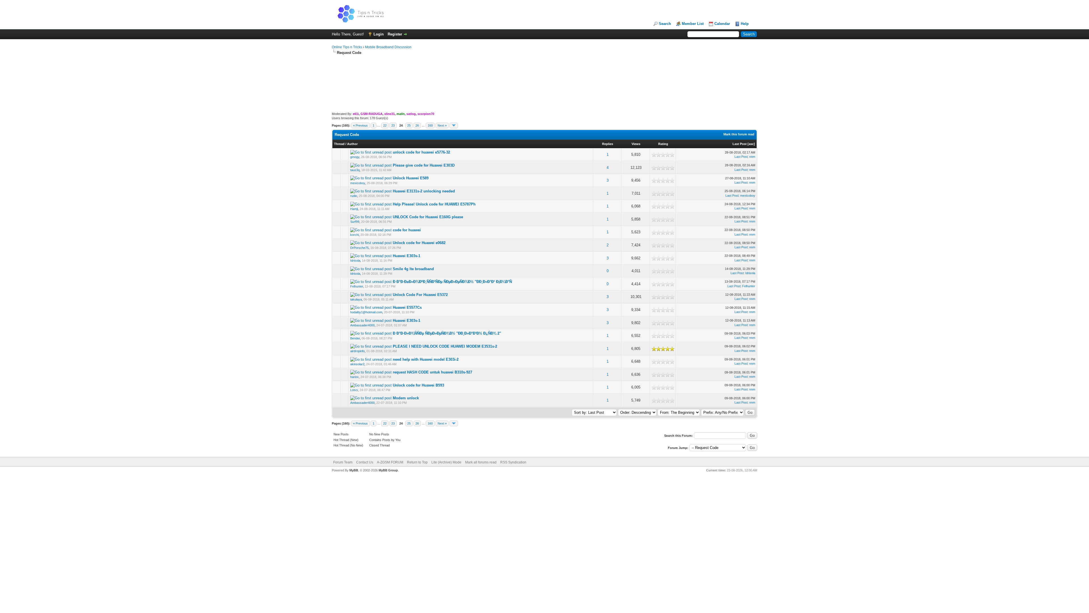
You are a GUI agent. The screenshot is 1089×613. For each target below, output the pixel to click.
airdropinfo (357, 351)
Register (395, 34)
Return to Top (417, 462)
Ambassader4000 (362, 325)
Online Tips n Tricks (347, 47)
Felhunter (356, 286)
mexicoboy (357, 183)
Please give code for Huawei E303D (424, 165)
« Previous (360, 125)
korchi (354, 234)
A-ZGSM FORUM (390, 462)
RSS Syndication (513, 462)
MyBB (353, 470)
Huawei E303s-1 (406, 256)
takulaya (356, 299)
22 (385, 125)
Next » (442, 125)
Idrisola (355, 260)
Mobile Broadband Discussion (388, 47)
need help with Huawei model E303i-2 (426, 359)
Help (745, 24)
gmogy (354, 157)
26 (417, 125)
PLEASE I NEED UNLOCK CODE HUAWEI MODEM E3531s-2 (445, 346)
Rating (663, 144)
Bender (355, 338)
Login (378, 34)
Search (665, 24)
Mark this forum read (738, 134)
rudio (353, 196)
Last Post (740, 144)
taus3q (355, 170)
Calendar (722, 24)
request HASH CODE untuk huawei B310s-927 (432, 372)
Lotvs (354, 390)
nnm (752, 156)
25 (409, 125)
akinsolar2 (357, 364)
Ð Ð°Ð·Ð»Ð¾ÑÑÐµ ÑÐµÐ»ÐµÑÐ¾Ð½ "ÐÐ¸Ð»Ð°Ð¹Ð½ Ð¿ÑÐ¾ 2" (447, 333)
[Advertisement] (544, 73)
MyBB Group (388, 470)
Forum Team (343, 462)
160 (430, 125)
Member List (693, 24)
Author (352, 144)
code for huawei (407, 230)
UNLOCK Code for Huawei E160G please (428, 217)
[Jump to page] (453, 125)
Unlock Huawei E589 (411, 178)
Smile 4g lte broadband (413, 269)
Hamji (354, 209)
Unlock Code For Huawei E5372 (420, 295)
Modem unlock (406, 398)
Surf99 (354, 221)
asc (751, 144)
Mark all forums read (481, 462)
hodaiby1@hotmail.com (366, 312)
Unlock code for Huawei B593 (418, 385)
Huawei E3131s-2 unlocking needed (424, 191)
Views (636, 144)
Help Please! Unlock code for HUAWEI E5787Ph (434, 204)
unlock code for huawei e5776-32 (421, 152)
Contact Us (364, 462)
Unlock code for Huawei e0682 (419, 243)
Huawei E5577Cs (407, 307)
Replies (607, 144)
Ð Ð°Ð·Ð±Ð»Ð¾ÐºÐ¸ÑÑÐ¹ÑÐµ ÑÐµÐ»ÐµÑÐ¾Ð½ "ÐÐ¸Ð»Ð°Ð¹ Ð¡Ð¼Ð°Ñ (452, 282)
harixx (354, 377)
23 (393, 125)
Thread (339, 144)
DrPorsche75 (359, 247)
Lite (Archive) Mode (446, 462)
